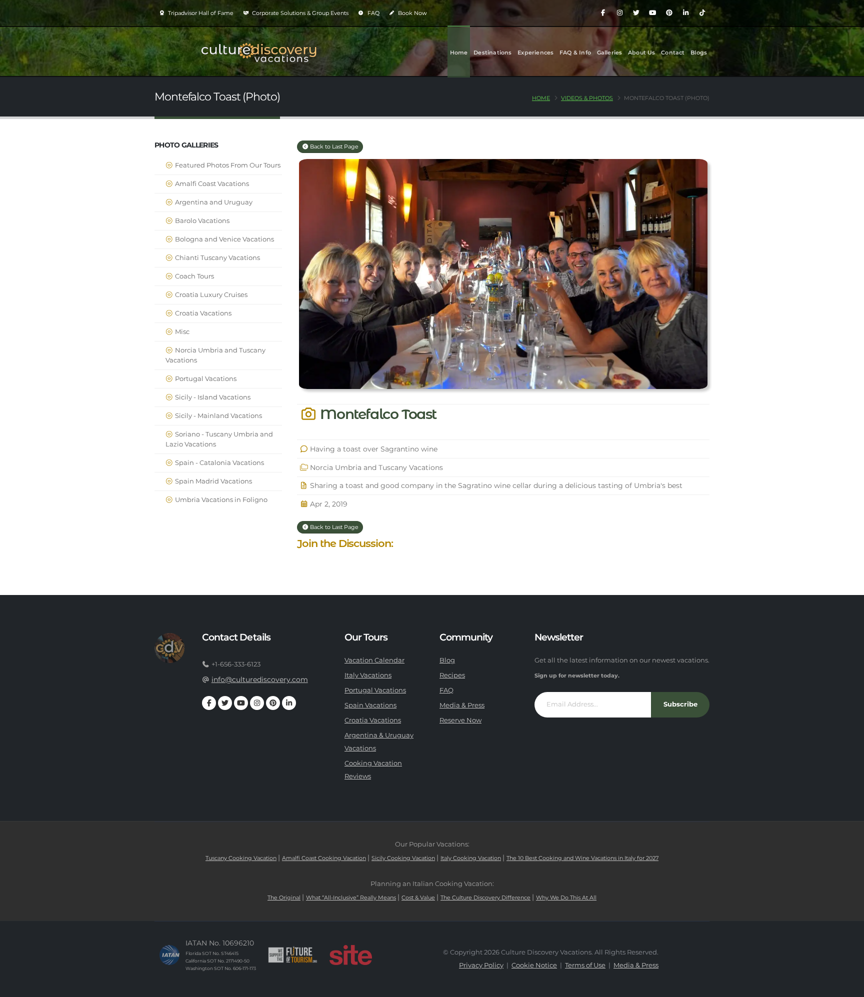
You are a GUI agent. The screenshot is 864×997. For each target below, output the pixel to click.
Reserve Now (461, 720)
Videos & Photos (587, 98)
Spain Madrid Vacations (213, 481)
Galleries (609, 52)
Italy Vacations (368, 675)
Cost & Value (418, 897)
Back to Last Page (333, 146)
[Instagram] (619, 13)
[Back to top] (846, 985)
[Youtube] (653, 13)
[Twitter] (636, 13)
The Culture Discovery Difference (485, 897)
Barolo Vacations (202, 220)
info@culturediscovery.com (260, 679)
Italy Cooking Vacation (470, 858)
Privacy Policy (481, 965)
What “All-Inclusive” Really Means (351, 897)
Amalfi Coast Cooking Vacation (324, 858)
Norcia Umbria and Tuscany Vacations (216, 355)
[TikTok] (702, 13)
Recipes (452, 675)
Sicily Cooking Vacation (403, 858)
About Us (642, 52)
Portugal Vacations (205, 378)
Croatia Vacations (203, 313)
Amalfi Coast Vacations (211, 184)
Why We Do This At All (566, 897)
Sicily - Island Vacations (212, 397)
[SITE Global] (351, 955)
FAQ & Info (575, 52)
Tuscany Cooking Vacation (241, 858)
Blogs (698, 52)
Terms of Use (585, 965)
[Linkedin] (685, 13)
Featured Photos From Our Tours (227, 165)
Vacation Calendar (374, 660)
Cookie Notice (534, 965)
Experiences (536, 52)
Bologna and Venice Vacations (224, 239)
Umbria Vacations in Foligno (221, 500)
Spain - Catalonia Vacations (219, 462)
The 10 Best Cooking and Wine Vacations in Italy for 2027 (582, 858)
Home (459, 52)
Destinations (493, 52)
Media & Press (462, 705)
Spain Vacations (370, 705)
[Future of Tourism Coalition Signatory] (293, 955)
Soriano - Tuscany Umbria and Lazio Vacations (219, 439)
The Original (284, 897)
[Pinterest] (669, 13)
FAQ (373, 13)
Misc (182, 332)
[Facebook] (603, 13)
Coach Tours (194, 276)
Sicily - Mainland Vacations (218, 416)
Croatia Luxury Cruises (211, 294)
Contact (672, 52)
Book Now (411, 13)
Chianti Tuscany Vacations (217, 258)
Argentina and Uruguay (213, 202)
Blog (447, 660)
